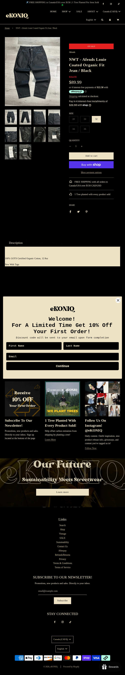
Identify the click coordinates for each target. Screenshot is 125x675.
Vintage (62, 534)
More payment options (91, 172)
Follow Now (91, 448)
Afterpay (62, 550)
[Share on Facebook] (70, 211)
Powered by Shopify (71, 667)
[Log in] (110, 20)
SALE (79, 11)
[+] (82, 146)
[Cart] (118, 20)
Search (62, 525)
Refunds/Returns (62, 555)
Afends (72, 52)
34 (73, 129)
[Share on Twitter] (78, 211)
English (89, 20)
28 (73, 119)
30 (85, 119)
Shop (62, 529)
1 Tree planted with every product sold (92, 194)
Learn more (62, 492)
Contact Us (62, 546)
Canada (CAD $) (110, 11)
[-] (70, 146)
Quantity (74, 140)
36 (85, 129)
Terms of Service (62, 567)
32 (96, 119)
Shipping (73, 96)
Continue (62, 366)
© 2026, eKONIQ (50, 667)
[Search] (102, 20)
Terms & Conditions (62, 563)
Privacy (62, 559)
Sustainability (62, 542)
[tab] (16, 243)
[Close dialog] (118, 300)
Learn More (50, 439)
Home (53, 11)
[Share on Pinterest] (86, 211)
